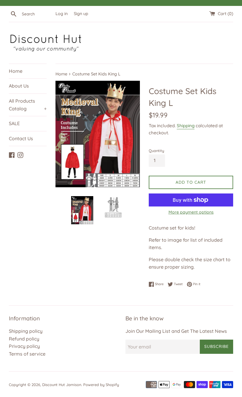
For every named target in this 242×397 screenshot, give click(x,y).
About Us (19, 86)
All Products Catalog (28, 105)
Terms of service (27, 354)
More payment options (191, 212)
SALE (14, 123)
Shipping (185, 125)
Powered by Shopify (101, 384)
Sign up (81, 13)
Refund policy (24, 339)
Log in (61, 13)
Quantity (156, 150)
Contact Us (21, 138)
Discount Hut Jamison (61, 384)
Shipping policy (25, 331)
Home (15, 71)
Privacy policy (24, 346)
